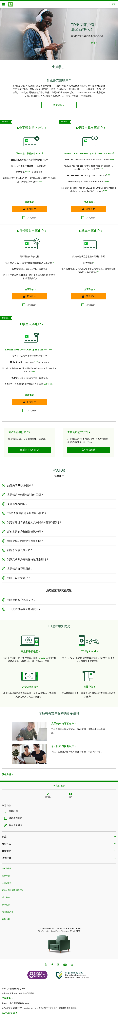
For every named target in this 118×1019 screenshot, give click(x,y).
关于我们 (6, 897)
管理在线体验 (7, 912)
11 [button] (93, 262)
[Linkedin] (72, 965)
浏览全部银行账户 (18, 432)
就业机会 (6, 905)
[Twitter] (46, 965)
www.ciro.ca (8, 1013)
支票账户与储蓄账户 (62, 723)
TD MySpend (88, 651)
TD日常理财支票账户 (29, 231)
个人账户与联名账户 (62, 746)
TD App (41, 658)
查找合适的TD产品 (77, 432)
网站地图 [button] (6, 919)
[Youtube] (65, 965)
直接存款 (88, 686)
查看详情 (29, 202)
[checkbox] (29, 218)
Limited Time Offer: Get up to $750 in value (86, 153)
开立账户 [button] (29, 209)
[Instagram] (58, 965)
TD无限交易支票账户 (88, 127)
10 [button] (53, 262)
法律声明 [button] (6, 774)
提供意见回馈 (15, 825)
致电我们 (13, 811)
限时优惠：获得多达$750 (28, 153)
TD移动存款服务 (29, 686)
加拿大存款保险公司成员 (12, 890)
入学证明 (47, 384)
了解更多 (6, 998)
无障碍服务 (7, 883)
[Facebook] (52, 965)
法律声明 (6, 876)
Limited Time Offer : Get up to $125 (24, 350)
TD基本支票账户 (88, 231)
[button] (42, 153)
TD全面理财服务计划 (29, 127)
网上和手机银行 (29, 651)
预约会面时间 (15, 818)
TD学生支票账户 (29, 324)
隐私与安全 (7, 868)
